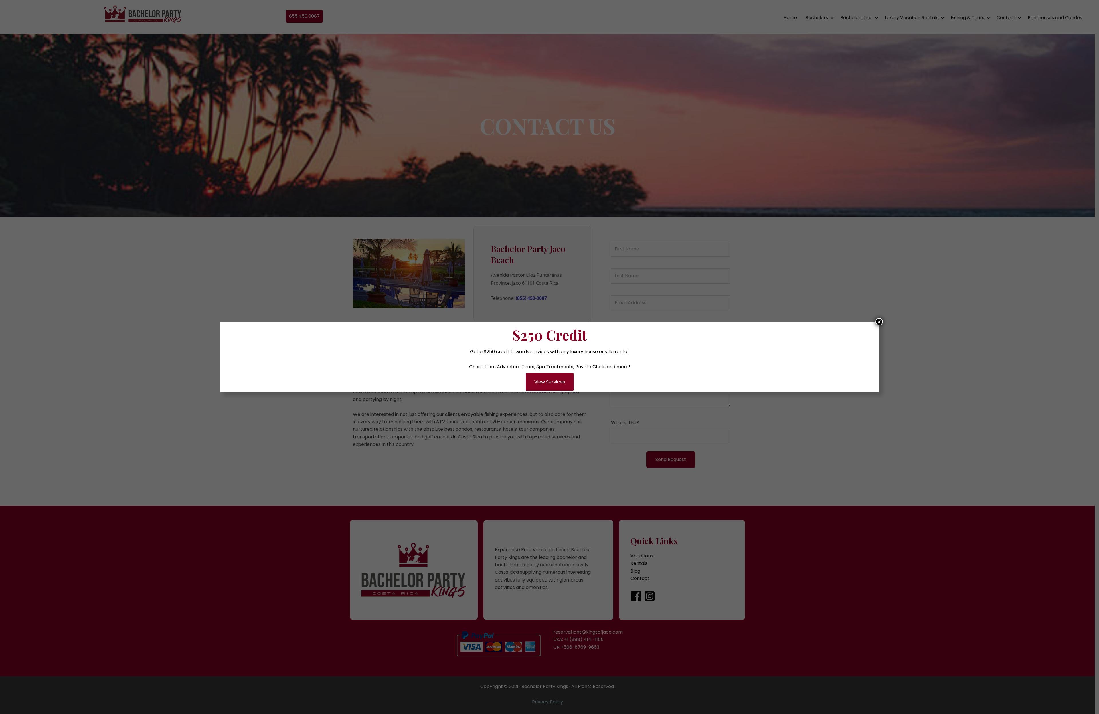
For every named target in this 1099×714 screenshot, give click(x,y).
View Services (549, 382)
